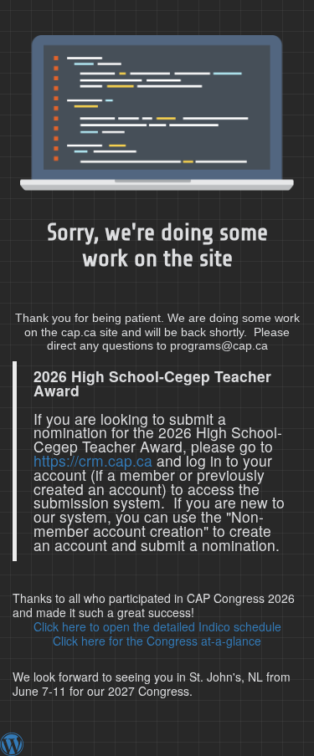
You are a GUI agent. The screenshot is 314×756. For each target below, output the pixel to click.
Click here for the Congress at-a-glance (157, 640)
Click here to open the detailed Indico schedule (157, 626)
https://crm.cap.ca (92, 460)
